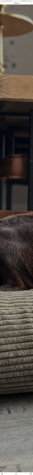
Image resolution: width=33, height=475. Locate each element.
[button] (1, 3)
